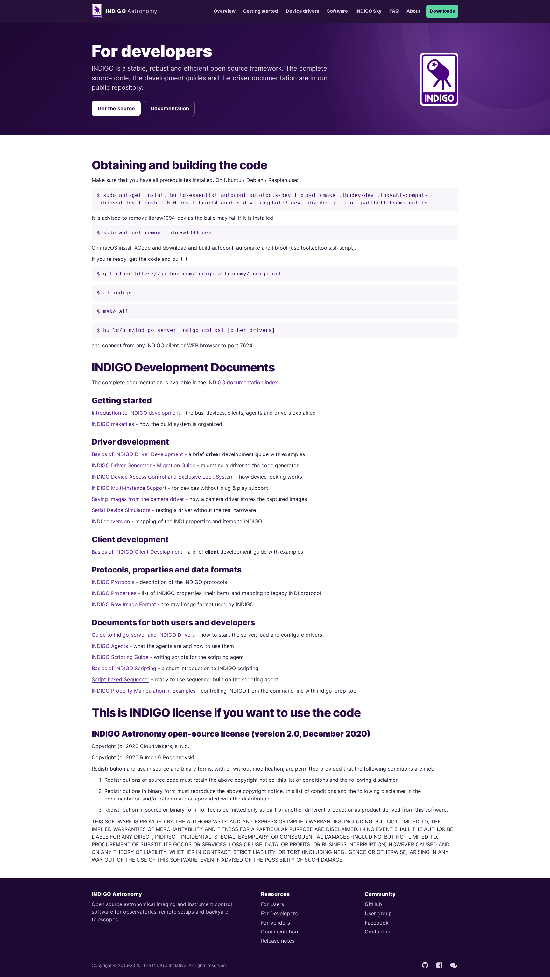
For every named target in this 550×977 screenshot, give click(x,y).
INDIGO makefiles (113, 424)
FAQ (394, 11)
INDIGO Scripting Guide (120, 657)
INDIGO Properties (114, 593)
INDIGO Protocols (113, 582)
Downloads (442, 11)
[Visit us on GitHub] (425, 965)
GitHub (373, 904)
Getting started (260, 11)
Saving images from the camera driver (138, 499)
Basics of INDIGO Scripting (124, 668)
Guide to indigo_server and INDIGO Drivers (143, 635)
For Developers (279, 913)
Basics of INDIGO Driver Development (137, 454)
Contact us (378, 931)
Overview (225, 11)
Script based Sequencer (120, 679)
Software (337, 11)
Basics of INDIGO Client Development (137, 552)
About (413, 11)
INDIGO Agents (110, 646)
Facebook (377, 922)
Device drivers (302, 11)
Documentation (170, 108)
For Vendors (275, 922)
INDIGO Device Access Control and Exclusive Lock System (163, 477)
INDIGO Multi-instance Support (129, 488)
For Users (272, 904)
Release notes (277, 941)
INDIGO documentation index (243, 382)
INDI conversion (111, 521)
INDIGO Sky (369, 11)
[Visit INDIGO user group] (453, 965)
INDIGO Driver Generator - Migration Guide (143, 465)
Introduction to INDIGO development (136, 413)
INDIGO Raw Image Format (124, 604)
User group (378, 913)
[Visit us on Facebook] (439, 965)
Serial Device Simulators (121, 510)
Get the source (116, 108)
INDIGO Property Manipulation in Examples (143, 691)
